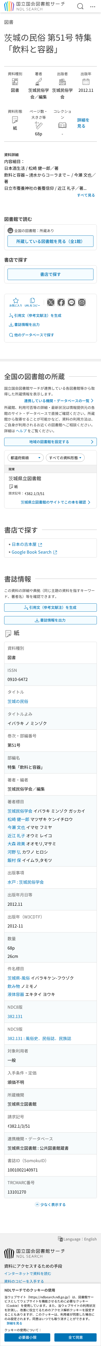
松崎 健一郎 (18, 819)
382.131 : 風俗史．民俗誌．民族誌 (39, 1038)
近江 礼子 (16, 835)
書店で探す (50, 274)
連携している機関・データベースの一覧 (56, 400)
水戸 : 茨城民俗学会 (26, 882)
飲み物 (14, 986)
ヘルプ (21, 430)
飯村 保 (14, 860)
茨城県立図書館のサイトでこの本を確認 (53, 502)
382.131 (15, 1016)
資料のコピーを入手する (24, 1281)
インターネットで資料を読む (27, 1273)
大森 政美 (16, 843)
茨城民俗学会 (20, 811)
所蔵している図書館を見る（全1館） (50, 241)
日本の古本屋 (25, 544)
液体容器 (16, 994)
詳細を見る (83, 123)
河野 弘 (14, 852)
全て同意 (75, 1337)
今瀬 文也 (16, 827)
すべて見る (86, 195)
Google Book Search (32, 552)
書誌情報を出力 (27, 324)
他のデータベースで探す (34, 334)
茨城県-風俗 (19, 978)
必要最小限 (27, 1337)
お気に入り (15, 305)
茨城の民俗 (18, 701)
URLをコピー (32, 305)
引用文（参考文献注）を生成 (37, 315)
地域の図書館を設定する (49, 441)
